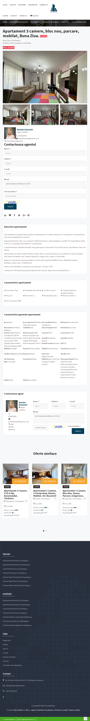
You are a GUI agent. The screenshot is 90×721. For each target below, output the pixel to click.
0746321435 (22, 136)
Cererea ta (44, 5)
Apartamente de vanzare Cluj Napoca (16, 565)
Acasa (5, 5)
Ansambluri (32, 5)
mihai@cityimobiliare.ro (15, 686)
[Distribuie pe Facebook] (14, 215)
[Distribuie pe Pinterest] (28, 215)
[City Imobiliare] (53, 8)
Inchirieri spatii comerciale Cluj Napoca (17, 617)
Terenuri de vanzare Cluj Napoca (15, 573)
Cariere (5, 653)
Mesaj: (6, 179)
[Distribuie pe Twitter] (19, 215)
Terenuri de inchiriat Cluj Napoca (15, 613)
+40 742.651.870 (11, 691)
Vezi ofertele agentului (14, 141)
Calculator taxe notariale (12, 665)
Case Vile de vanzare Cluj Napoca (15, 569)
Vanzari (13, 5)
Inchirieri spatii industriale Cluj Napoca (17, 625)
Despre (5, 16)
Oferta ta (23, 16)
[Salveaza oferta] (26, 501)
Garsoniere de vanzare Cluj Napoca (15, 560)
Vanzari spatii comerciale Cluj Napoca (17, 577)
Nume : (7, 149)
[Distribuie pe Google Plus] (24, 215)
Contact (14, 16)
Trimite (10, 207)
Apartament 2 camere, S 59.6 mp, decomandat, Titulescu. (15, 494)
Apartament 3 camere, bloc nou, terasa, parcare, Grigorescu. (74, 493)
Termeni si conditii (61, 710)
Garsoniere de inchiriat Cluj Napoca (16, 600)
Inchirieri (22, 5)
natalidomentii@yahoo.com (28, 138)
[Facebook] (3, 697)
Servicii (5, 649)
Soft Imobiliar (18, 710)
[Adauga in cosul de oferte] (10, 215)
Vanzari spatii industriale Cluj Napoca (17, 585)
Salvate (33, 16)
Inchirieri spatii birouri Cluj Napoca (16, 621)
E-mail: (7, 169)
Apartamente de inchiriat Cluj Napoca (16, 604)
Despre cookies (74, 710)
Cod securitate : (10, 191)
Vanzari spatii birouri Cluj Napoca (15, 581)
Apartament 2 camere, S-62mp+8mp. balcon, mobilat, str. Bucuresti (45, 493)
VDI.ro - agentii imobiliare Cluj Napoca (39, 710)
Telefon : (8, 159)
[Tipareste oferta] (5, 215)
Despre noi (7, 640)
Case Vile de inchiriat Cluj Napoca (15, 609)
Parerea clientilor (9, 657)
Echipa (5, 644)
